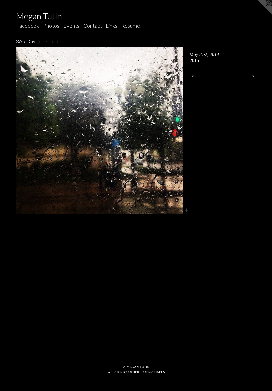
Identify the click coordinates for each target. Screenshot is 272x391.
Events (71, 25)
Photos (51, 25)
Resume (130, 25)
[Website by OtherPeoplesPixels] (258, 13)
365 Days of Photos (38, 41)
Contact (92, 25)
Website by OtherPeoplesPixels (136, 372)
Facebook (27, 25)
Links (111, 25)
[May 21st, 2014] (99, 130)
